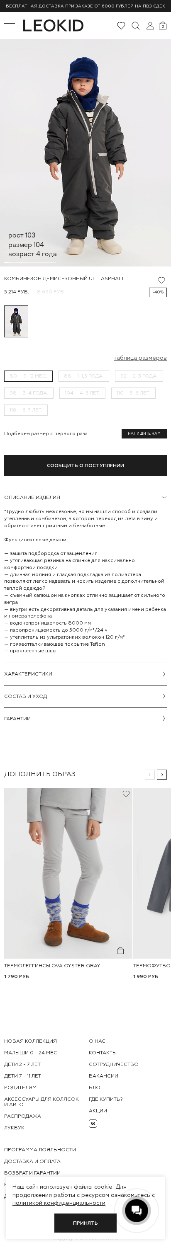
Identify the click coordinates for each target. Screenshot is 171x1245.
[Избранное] (121, 25)
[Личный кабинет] (150, 25)
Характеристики (28, 674)
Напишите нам (144, 433)
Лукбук (14, 1128)
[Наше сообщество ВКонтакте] (93, 1123)
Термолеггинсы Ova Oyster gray (52, 965)
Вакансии (103, 1076)
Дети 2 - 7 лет (22, 1064)
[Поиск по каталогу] (135, 25)
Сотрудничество (114, 1064)
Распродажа (22, 1116)
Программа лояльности (40, 1150)
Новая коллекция (30, 1041)
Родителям (20, 1087)
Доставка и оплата (32, 1161)
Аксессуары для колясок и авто (41, 1101)
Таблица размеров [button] (140, 357)
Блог (96, 1087)
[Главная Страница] (53, 25)
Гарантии (17, 719)
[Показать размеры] (120, 950)
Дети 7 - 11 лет (22, 1076)
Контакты (103, 1053)
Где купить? (106, 1099)
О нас (97, 1041)
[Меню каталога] (9, 25)
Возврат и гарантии (32, 1173)
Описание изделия (32, 497)
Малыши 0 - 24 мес (30, 1053)
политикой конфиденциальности (58, 1202)
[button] (150, 775)
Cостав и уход (25, 696)
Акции (98, 1111)
